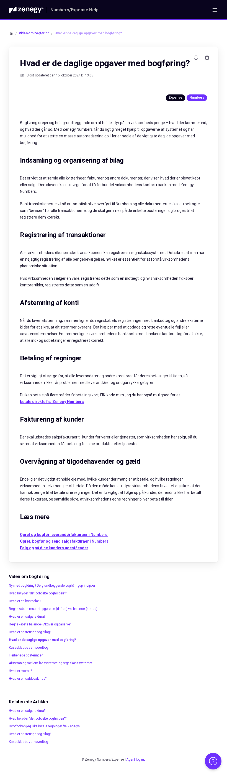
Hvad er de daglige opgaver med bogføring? (88, 33)
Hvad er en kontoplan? (25, 601)
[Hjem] (26, 10)
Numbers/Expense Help (74, 9)
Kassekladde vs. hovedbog (28, 648)
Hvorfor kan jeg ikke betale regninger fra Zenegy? (44, 726)
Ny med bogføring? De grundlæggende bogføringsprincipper (52, 585)
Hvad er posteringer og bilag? (30, 632)
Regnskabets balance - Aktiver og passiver (40, 624)
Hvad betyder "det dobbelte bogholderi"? (37, 593)
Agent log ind (136, 759)
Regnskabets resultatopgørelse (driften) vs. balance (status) (53, 609)
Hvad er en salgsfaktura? (27, 617)
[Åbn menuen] (214, 10)
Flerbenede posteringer (26, 655)
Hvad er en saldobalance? (28, 679)
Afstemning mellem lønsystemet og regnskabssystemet (50, 663)
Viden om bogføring (34, 33)
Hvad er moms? (20, 671)
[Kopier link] (207, 57)
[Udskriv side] (196, 57)
